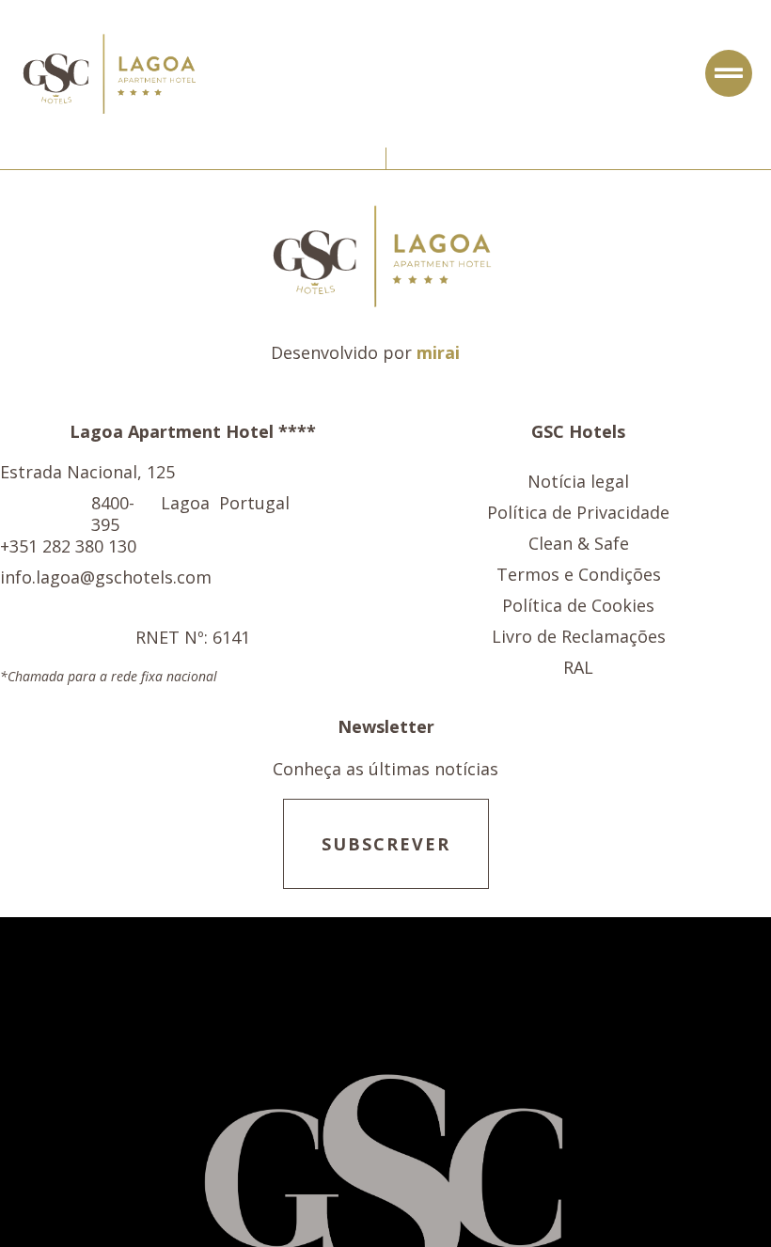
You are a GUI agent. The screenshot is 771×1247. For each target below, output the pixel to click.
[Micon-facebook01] (490, 353)
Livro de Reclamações (579, 636)
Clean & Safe (578, 543)
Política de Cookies (578, 605)
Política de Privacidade (578, 512)
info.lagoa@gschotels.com (106, 577)
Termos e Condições (578, 574)
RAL (578, 667)
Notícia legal (578, 481)
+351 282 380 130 (68, 546)
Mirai (438, 352)
